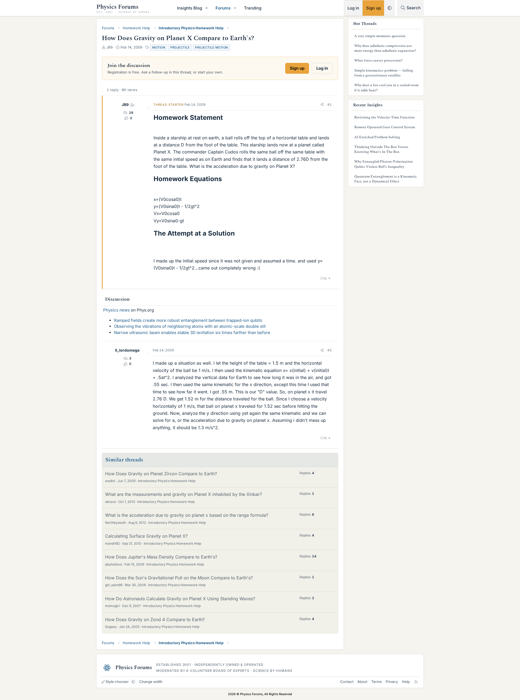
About (362, 681)
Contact (346, 681)
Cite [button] (323, 278)
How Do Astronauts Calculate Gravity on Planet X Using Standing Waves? (180, 598)
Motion (158, 47)
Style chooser (117, 681)
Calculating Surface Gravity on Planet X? (146, 536)
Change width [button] (150, 681)
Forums (223, 8)
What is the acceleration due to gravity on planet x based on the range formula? (186, 515)
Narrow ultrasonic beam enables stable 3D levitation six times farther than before (192, 332)
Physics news (116, 310)
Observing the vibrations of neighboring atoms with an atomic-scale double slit (190, 326)
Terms (376, 681)
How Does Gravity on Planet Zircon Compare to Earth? (161, 473)
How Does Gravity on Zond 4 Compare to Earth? (155, 619)
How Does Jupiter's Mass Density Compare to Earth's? (161, 557)
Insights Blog (189, 8)
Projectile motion (211, 47)
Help (406, 681)
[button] (207, 8)
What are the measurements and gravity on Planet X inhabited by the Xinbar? (183, 494)
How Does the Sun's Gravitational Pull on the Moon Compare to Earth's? (179, 577)
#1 (329, 104)
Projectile (180, 47)
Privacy (392, 681)
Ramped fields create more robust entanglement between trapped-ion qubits (188, 320)
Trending (252, 8)
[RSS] (416, 681)
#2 (329, 350)
